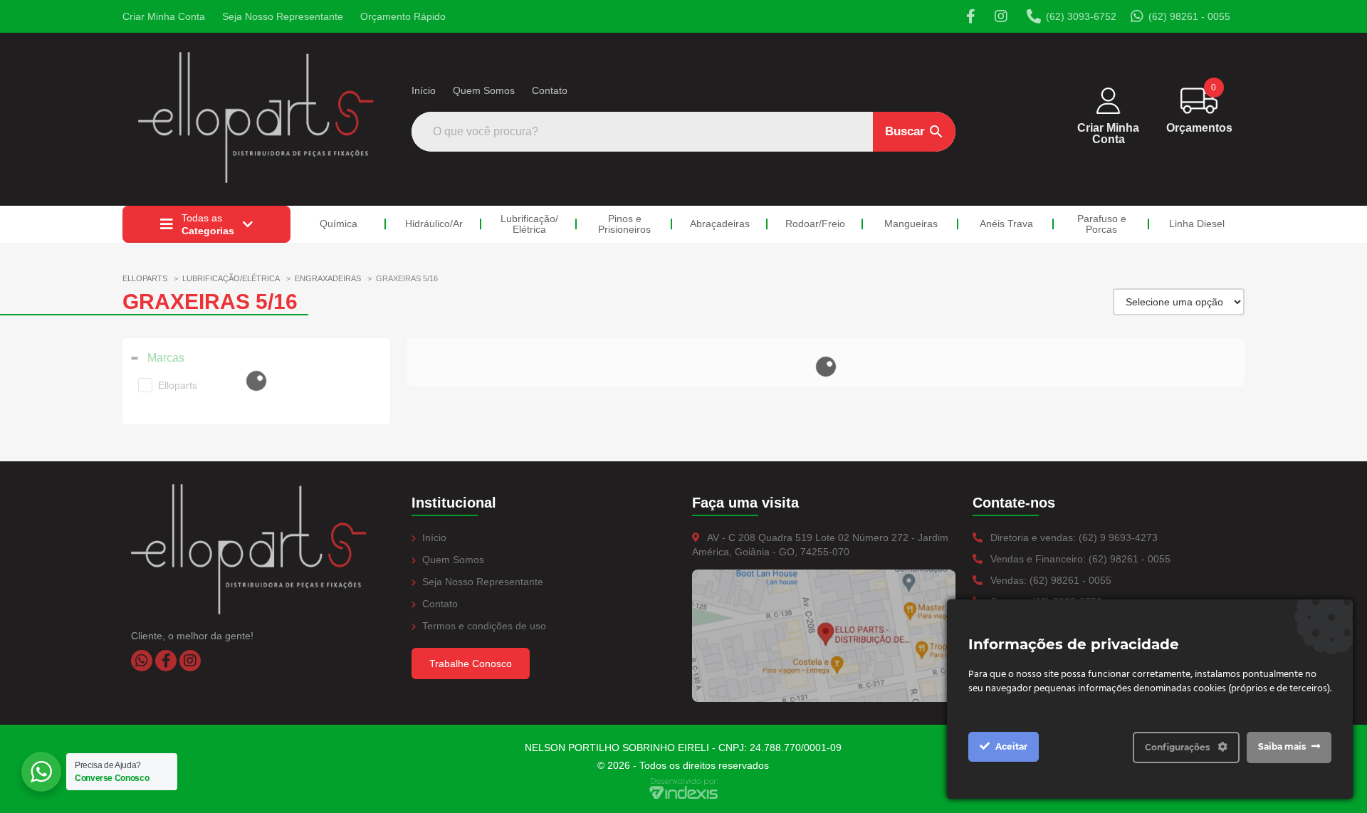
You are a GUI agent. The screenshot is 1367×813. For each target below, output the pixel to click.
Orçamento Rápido (403, 16)
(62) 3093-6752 (1081, 16)
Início (424, 90)
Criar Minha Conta (163, 16)
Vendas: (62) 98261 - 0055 (1049, 580)
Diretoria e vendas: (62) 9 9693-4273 (1073, 537)
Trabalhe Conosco (470, 663)
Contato (549, 90)
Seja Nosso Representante (282, 16)
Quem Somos (484, 90)
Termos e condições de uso (482, 625)
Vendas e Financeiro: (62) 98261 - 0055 (1079, 559)
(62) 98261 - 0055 (1189, 16)
